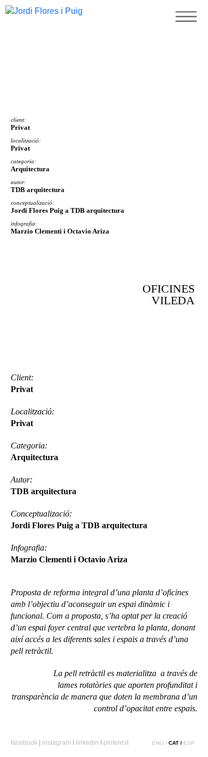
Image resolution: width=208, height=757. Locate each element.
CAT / (175, 743)
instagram (56, 742)
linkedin (87, 742)
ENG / (159, 743)
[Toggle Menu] (184, 29)
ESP (189, 743)
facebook (24, 742)
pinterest (116, 742)
